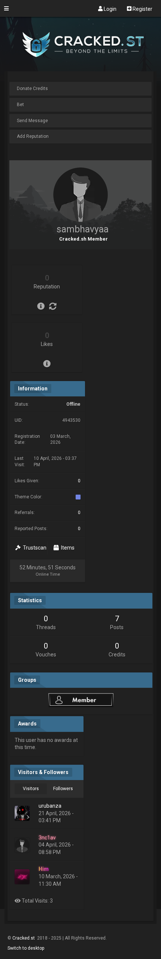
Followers (63, 788)
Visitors (31, 788)
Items (67, 548)
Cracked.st (24, 938)
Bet (20, 104)
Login (109, 9)
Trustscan (33, 548)
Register (141, 9)
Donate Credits (32, 88)
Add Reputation (33, 136)
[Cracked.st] (80, 68)
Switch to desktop (25, 948)
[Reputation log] (53, 306)
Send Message (32, 120)
